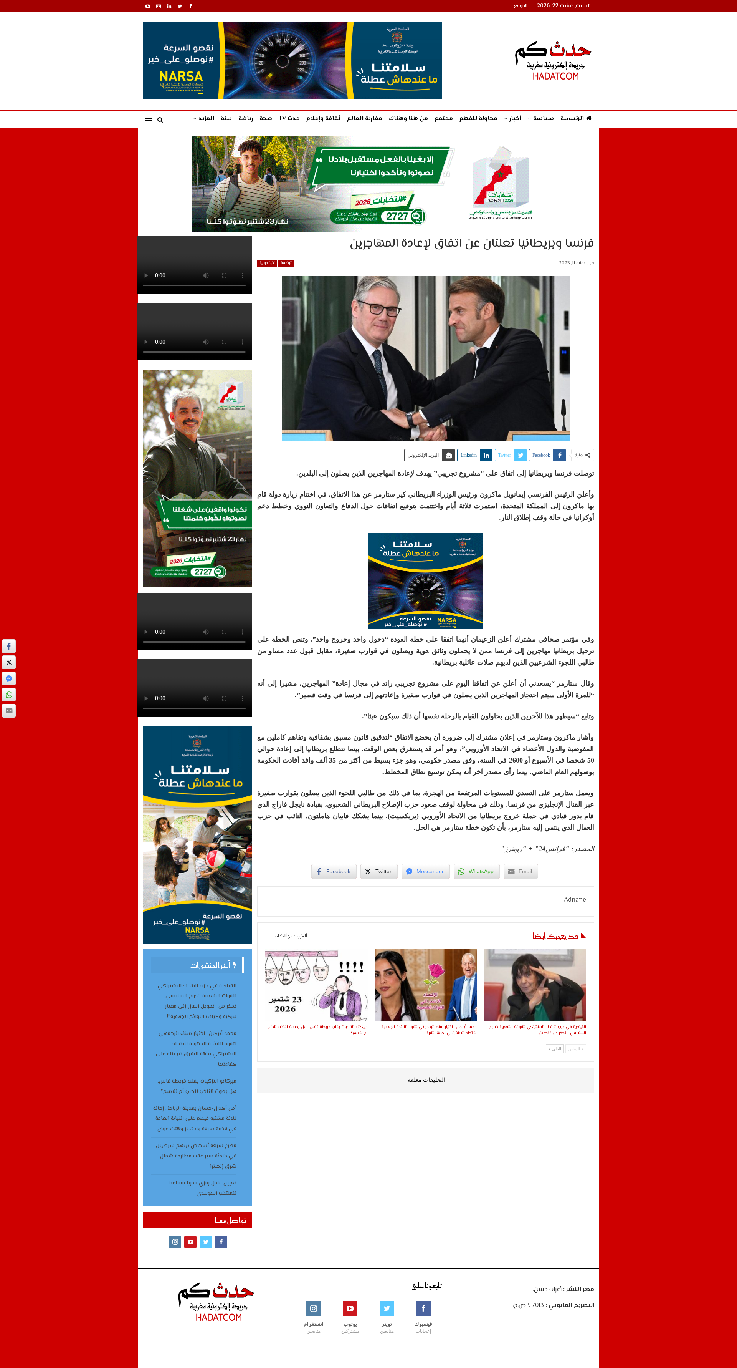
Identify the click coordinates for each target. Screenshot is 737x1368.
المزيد (206, 119)
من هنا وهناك (408, 119)
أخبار (515, 119)
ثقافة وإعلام (323, 119)
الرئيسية (572, 119)
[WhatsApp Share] (9, 694)
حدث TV (289, 119)
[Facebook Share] (9, 646)
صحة (265, 119)
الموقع (520, 6)
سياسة (543, 119)
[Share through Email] (9, 711)
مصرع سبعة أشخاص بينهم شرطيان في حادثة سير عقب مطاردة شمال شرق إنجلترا (196, 1156)
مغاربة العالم (364, 119)
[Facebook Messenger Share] (9, 678)
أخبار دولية (266, 263)
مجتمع (444, 119)
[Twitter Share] (9, 662)
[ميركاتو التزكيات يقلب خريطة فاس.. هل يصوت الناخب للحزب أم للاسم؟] (316, 985)
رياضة (245, 119)
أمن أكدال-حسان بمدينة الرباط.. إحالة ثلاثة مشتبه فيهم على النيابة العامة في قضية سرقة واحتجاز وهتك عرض (194, 1119)
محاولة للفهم (478, 119)
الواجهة (286, 263)
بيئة (226, 119)
